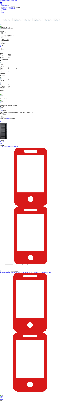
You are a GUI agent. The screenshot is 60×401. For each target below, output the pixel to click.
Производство (12, 147)
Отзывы (4, 147)
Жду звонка (3, 49)
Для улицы (14, 146)
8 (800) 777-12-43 (3, 264)
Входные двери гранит (4, 146)
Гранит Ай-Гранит (2, 121)
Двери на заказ (8, 272)
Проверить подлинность (13, 272)
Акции (6, 272)
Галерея (9, 147)
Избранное (1, 3)
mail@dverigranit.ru (17, 264)
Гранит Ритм (1, 110)
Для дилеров (15, 147)
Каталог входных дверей (4, 9)
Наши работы (19, 272)
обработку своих (8, 118)
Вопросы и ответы (7, 147)
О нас (2, 147)
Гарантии (3, 10)
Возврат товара (30, 272)
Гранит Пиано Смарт (2, 141)
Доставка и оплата (22, 272)
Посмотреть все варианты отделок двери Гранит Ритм (6, 46)
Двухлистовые (11, 146)
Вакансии (18, 147)
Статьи (16, 272)
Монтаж (25, 272)
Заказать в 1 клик (2, 140)
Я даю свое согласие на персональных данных (8, 118)
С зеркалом (16, 146)
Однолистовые (8, 146)
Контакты (3, 12)
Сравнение (1, 4)
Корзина (1, 2)
